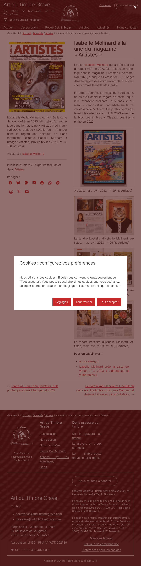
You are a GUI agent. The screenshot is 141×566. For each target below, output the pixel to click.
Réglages (61, 302)
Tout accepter (109, 302)
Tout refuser (84, 302)
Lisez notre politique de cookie (99, 285)
